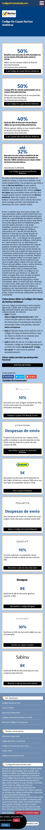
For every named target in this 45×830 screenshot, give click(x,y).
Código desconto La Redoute (13, 741)
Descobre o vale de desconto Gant (22, 568)
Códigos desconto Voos (11, 703)
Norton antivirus (22, 365)
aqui (16, 820)
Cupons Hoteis (8, 708)
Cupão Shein (7, 751)
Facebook (8, 377)
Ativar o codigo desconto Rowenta (22, 529)
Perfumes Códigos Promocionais (15, 722)
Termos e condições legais (27, 813)
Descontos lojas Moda (11, 736)
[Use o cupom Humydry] (22, 465)
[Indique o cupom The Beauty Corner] (22, 389)
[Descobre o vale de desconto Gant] (22, 542)
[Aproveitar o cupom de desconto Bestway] (22, 425)
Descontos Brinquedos (11, 713)
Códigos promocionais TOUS (13, 756)
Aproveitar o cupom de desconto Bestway (22, 451)
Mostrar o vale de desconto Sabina (22, 683)
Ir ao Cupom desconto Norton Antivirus (22, 137)
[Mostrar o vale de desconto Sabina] (22, 657)
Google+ (32, 377)
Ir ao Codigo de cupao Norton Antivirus (22, 71)
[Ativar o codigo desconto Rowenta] (22, 503)
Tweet (21, 377)
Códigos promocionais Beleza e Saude (17, 717)
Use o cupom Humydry (22, 491)
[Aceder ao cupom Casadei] (22, 619)
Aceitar (5, 825)
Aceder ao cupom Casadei (22, 645)
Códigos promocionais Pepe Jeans (15, 746)
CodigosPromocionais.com (15, 3)
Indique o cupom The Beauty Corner (22, 415)
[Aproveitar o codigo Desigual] (22, 580)
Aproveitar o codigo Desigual (22, 606)
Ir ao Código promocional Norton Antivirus (22, 172)
